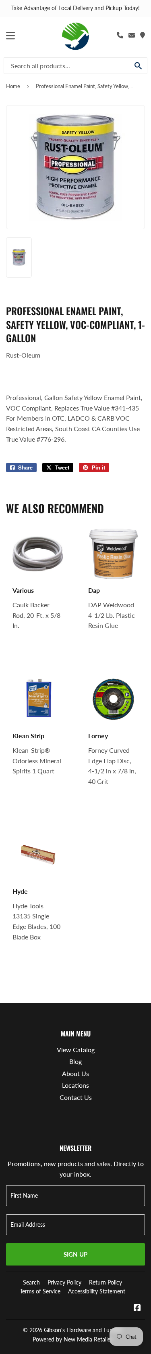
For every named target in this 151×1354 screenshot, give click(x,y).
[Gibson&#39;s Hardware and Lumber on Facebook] (137, 1308)
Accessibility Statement (96, 1291)
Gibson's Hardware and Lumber (83, 1330)
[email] (131, 35)
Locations (75, 1085)
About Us (75, 1073)
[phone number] (120, 35)
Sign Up (75, 1254)
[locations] (142, 35)
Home (13, 86)
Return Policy (105, 1282)
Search (31, 1282)
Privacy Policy (64, 1282)
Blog (75, 1061)
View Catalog (76, 1049)
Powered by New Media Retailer (72, 1339)
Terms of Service (40, 1291)
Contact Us (76, 1097)
